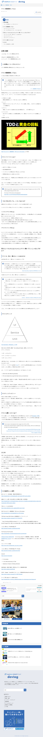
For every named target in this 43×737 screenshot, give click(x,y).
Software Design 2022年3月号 (7, 536)
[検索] (23, 596)
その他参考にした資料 (9, 44)
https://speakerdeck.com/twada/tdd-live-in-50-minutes (12, 513)
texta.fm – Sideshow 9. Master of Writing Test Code (31, 297)
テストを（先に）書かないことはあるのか (13, 34)
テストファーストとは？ (10, 28)
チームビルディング (9, 703)
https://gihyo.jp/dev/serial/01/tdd (8, 569)
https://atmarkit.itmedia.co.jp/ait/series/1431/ (10, 528)
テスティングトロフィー (10, 37)
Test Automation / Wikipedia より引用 (9, 344)
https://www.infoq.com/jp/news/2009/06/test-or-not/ (31, 270)
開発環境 (7, 701)
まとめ (5, 42)
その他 (6, 706)
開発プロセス (8, 696)
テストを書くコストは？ (9, 39)
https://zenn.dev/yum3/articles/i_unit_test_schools (11, 545)
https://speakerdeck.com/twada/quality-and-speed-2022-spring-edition (16, 496)
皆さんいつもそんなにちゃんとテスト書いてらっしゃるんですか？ (17, 32)
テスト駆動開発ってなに (9, 26)
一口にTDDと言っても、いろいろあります (13, 30)
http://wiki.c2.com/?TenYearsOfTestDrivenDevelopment (15, 194)
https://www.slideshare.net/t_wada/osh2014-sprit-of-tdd (12, 508)
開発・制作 (7, 698)
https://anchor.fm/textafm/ (6, 555)
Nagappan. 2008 (35, 415)
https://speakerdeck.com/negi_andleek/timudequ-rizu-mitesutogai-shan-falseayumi (18, 579)
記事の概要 (6, 22)
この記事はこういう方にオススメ (11, 24)
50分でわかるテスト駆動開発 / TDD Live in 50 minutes (12, 151)
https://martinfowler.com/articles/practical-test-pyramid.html (13, 533)
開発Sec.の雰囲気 (8, 704)
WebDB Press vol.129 (6, 538)
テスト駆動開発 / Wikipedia (35, 88)
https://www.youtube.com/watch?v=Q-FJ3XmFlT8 (11, 518)
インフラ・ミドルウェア (10, 699)
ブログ (17, 365)
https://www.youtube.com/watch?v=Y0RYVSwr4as (11, 574)
